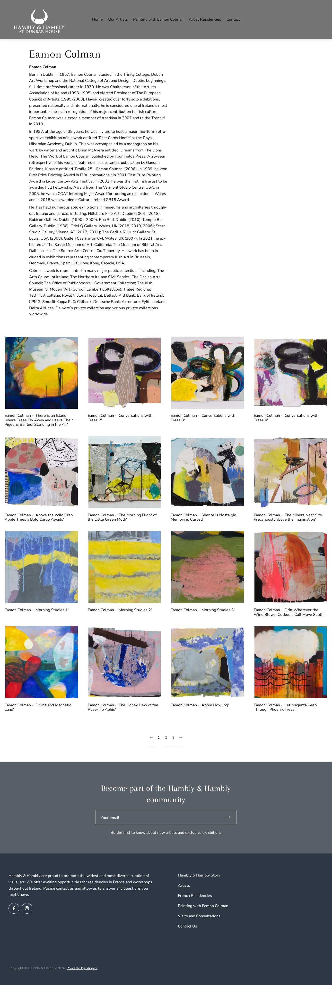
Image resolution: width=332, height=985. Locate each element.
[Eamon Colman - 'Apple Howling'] (208, 662)
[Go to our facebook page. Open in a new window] (14, 908)
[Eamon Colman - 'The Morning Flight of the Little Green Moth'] (125, 472)
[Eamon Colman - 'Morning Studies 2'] (125, 567)
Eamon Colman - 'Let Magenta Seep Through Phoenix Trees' (285, 707)
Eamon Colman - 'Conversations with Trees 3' (203, 417)
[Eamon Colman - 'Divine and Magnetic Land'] (42, 662)
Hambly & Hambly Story (199, 875)
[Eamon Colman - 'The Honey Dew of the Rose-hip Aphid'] (125, 662)
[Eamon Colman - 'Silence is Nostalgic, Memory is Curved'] (208, 472)
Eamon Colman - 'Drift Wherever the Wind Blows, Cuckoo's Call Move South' (289, 612)
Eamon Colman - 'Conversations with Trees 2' (120, 417)
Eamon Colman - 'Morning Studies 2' (120, 610)
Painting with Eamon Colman (203, 906)
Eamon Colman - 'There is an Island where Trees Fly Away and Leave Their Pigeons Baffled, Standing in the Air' (39, 420)
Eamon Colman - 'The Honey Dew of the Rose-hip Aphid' (123, 707)
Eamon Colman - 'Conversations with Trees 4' (286, 417)
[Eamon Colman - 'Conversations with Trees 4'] (291, 373)
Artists (184, 885)
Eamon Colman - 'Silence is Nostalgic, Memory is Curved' (204, 517)
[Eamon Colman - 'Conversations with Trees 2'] (125, 373)
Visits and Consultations (199, 916)
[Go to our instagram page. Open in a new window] (27, 908)
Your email (110, 817)
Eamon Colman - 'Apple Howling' (200, 705)
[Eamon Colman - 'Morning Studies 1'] (42, 567)
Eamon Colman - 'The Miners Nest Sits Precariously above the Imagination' (288, 517)
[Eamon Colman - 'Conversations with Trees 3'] (208, 373)
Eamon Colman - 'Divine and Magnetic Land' (38, 707)
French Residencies (195, 895)
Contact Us (187, 926)
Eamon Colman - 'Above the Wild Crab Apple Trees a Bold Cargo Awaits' (39, 517)
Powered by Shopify (82, 968)
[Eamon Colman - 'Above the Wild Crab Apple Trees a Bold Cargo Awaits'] (42, 472)
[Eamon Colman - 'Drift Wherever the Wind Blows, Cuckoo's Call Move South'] (291, 567)
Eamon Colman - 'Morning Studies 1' (37, 610)
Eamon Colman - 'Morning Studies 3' (203, 610)
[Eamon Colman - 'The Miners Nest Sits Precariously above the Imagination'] (291, 472)
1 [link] (159, 738)
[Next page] (180, 741)
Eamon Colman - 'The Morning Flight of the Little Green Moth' (122, 517)
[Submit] (229, 817)
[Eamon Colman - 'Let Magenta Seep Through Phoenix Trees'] (291, 662)
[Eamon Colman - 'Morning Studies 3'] (208, 567)
